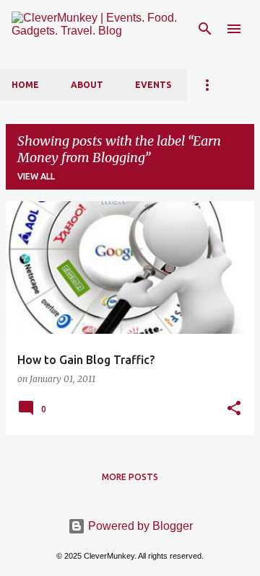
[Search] (205, 29)
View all (36, 176)
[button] (234, 408)
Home (25, 84)
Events (153, 84)
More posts (130, 477)
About (87, 84)
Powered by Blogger (139, 526)
